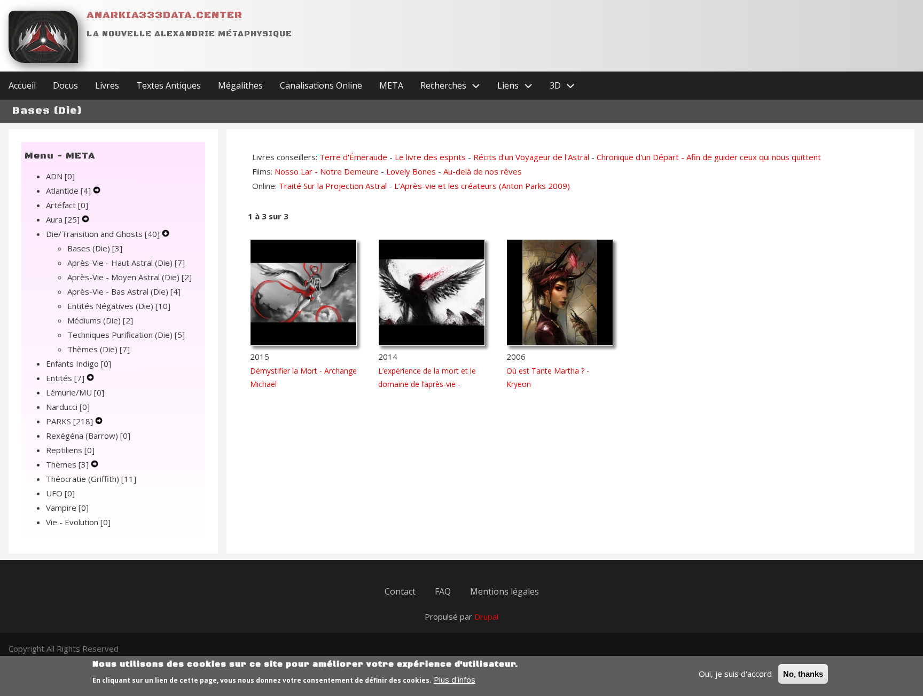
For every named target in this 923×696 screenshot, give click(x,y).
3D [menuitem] (555, 85)
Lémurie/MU (75, 392)
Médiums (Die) (100, 320)
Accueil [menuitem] (22, 85)
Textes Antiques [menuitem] (168, 85)
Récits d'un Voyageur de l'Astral (531, 157)
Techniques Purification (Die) (126, 334)
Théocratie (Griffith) (91, 478)
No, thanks (803, 673)
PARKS (69, 421)
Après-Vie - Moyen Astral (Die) (129, 277)
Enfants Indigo (78, 363)
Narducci (68, 406)
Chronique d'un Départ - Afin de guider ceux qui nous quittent (709, 157)
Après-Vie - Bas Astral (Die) (124, 291)
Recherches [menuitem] (443, 85)
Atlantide (68, 190)
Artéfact (67, 205)
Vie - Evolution (78, 522)
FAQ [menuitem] (443, 591)
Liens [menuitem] (508, 85)
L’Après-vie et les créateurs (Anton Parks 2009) (482, 185)
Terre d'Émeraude (353, 157)
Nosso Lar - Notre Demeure (327, 171)
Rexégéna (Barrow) (88, 435)
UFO (60, 493)
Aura (63, 219)
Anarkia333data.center (165, 15)
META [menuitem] (391, 85)
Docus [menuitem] (65, 85)
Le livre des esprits (430, 157)
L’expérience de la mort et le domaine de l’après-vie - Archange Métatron (427, 384)
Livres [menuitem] (107, 85)
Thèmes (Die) (98, 349)
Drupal (486, 616)
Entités (65, 378)
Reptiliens (70, 450)
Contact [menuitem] (400, 591)
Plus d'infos (454, 679)
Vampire (67, 507)
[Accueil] (43, 37)
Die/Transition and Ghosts (103, 233)
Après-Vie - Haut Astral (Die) (126, 262)
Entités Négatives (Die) (118, 305)
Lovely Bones (411, 171)
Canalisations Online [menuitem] (321, 85)
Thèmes (67, 464)
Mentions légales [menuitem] (504, 591)
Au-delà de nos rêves (482, 171)
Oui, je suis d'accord (735, 673)
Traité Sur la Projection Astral (333, 185)
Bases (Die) (94, 248)
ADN (60, 176)
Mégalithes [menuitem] (240, 85)
